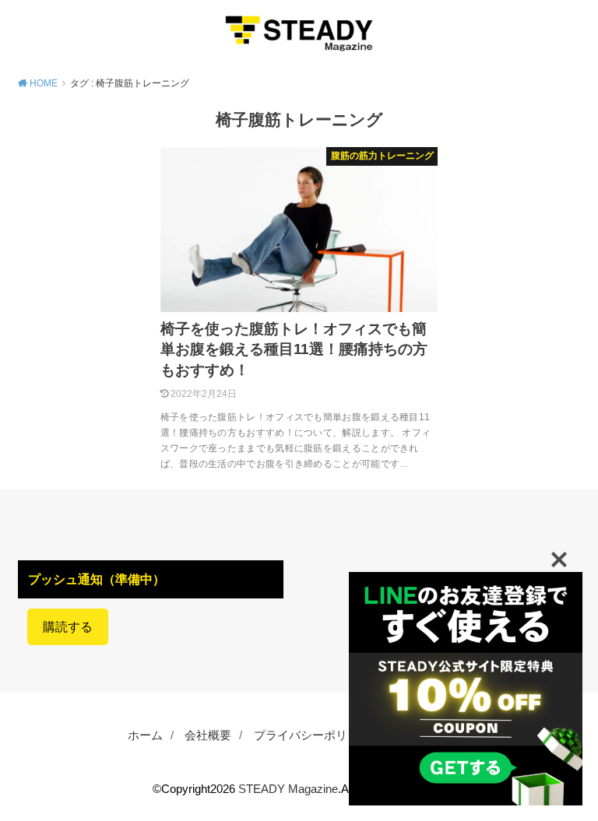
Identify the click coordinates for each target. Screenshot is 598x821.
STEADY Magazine (288, 789)
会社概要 (208, 735)
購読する (68, 626)
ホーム (145, 735)
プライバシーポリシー (312, 735)
